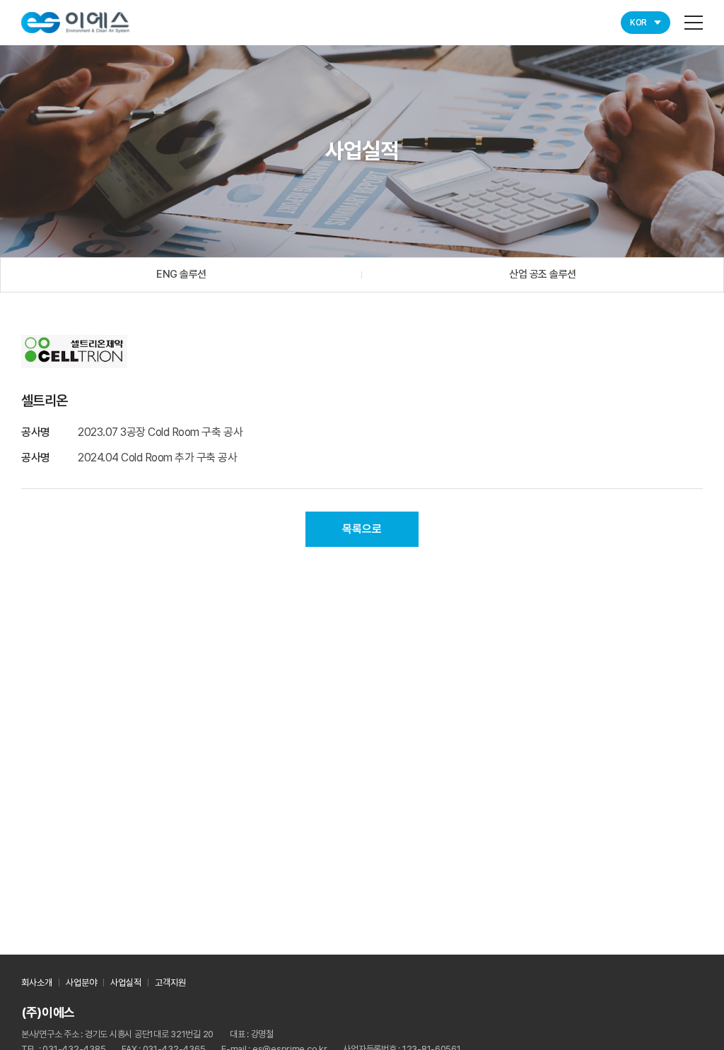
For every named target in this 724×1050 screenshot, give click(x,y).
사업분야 (81, 982)
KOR (638, 23)
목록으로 (362, 529)
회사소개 (36, 982)
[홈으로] (75, 21)
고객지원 (170, 982)
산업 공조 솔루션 (542, 274)
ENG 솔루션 (181, 274)
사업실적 (125, 982)
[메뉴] (693, 22)
